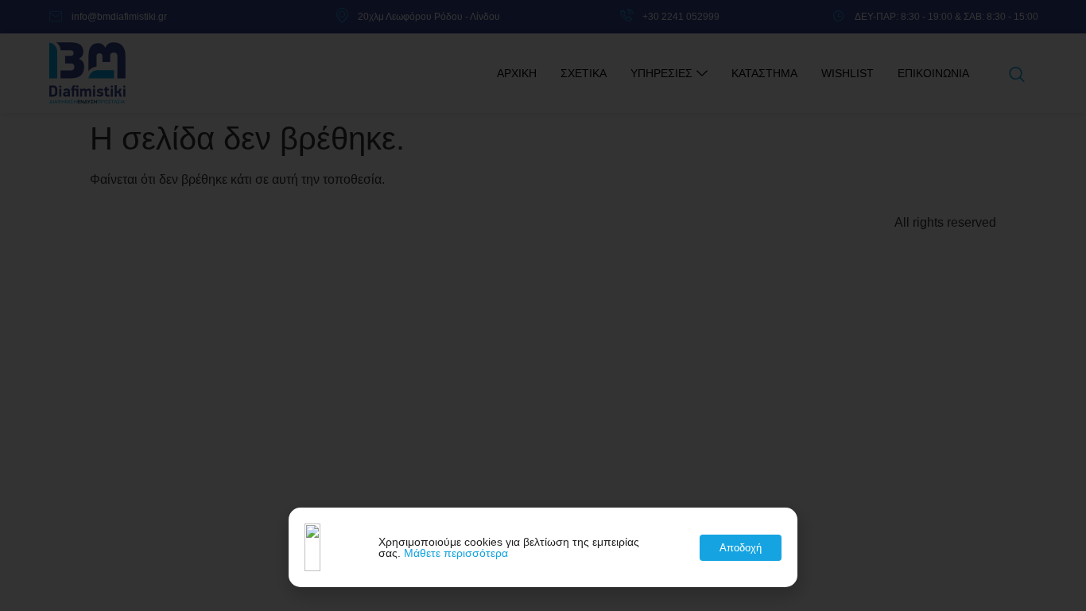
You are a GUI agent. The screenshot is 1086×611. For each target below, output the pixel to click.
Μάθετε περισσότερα (456, 553)
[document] (543, 305)
